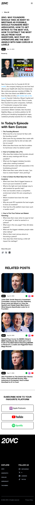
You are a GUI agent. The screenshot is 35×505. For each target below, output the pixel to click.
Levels (3, 86)
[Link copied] (2, 252)
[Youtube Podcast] (32, 296)
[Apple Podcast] (29, 296)
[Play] (17, 68)
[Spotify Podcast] (26, 296)
